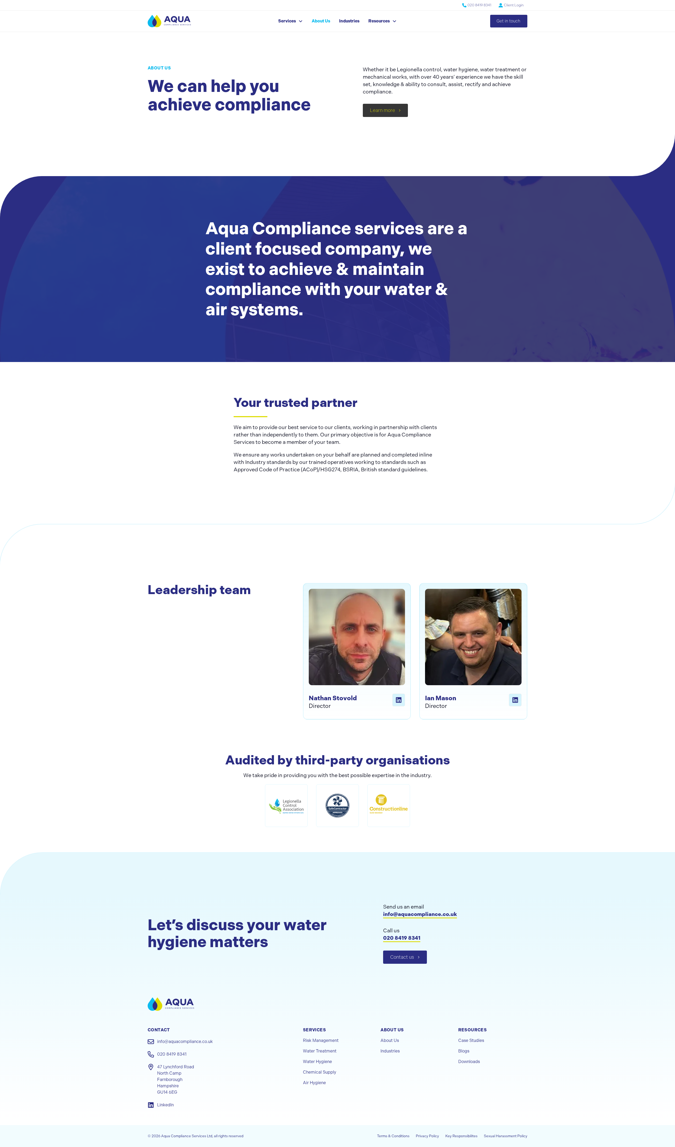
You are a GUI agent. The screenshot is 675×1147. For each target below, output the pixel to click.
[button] (290, 21)
